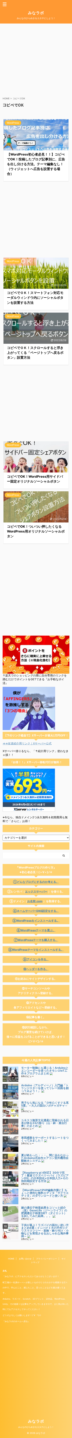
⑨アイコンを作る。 (36, 959)
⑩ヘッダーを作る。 (36, 969)
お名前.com (34, 901)
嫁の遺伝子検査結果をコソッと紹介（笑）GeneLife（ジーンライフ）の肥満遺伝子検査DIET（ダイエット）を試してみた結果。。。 (44, 1212)
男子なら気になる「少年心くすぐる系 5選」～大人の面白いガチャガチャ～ (46, 1104)
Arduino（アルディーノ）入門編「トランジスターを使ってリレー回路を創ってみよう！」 (45, 1088)
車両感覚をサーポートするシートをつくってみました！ (45, 1139)
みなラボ (36, 13)
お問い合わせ (25, 1258)
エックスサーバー (36, 891)
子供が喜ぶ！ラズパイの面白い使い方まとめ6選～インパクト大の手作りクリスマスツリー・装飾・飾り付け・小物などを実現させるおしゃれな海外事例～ (45, 1230)
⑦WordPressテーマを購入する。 (36, 940)
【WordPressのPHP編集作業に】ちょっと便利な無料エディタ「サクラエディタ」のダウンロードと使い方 (45, 1192)
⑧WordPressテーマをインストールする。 (36, 949)
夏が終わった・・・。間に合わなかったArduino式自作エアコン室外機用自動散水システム (45, 1157)
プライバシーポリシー (46, 1258)
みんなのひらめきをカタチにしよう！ (36, 1427)
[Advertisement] (36, 59)
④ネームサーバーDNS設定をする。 (36, 911)
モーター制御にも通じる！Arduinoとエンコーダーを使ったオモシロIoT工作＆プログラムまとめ (45, 1070)
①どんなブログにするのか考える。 (36, 882)
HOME (11, 1258)
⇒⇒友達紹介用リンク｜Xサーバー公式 (27, 743)
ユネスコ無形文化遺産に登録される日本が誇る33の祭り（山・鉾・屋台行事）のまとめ (45, 1122)
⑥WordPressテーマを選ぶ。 (36, 930)
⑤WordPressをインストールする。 (36, 920)
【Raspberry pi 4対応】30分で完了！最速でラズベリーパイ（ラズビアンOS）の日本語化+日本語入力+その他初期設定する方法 (45, 1177)
